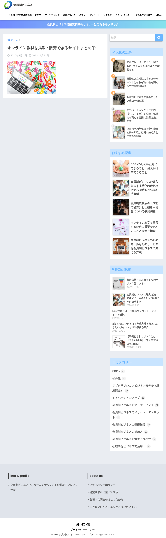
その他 (118, 378)
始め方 (38, 15)
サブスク (107, 15)
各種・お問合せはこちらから (106, 499)
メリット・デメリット (89, 15)
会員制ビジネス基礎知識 (20, 15)
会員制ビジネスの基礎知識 (131, 424)
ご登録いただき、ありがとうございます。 (114, 506)
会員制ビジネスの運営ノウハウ (133, 439)
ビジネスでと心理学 (142, 15)
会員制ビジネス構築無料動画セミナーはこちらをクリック (83, 24)
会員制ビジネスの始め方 (129, 431)
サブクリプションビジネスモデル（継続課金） (135, 388)
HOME (85, 524)
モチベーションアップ (128, 397)
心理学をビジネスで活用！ (131, 446)
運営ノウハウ (69, 15)
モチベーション (122, 15)
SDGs (158, 15)
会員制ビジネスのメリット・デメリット (135, 415)
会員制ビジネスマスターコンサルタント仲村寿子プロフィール (44, 487)
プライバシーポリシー (103, 484)
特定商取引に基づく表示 (104, 492)
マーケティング (52, 15)
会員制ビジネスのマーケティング (135, 405)
